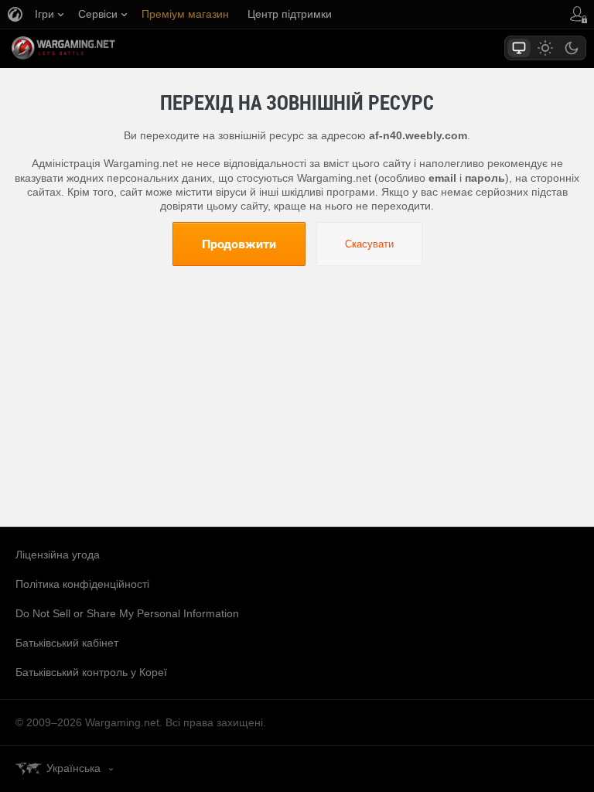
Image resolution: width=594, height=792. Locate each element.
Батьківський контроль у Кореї (91, 672)
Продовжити (239, 243)
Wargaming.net (90, 48)
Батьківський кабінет (66, 643)
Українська (73, 768)
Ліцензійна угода (57, 554)
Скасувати (369, 244)
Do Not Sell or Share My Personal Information (127, 613)
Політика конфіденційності (82, 584)
